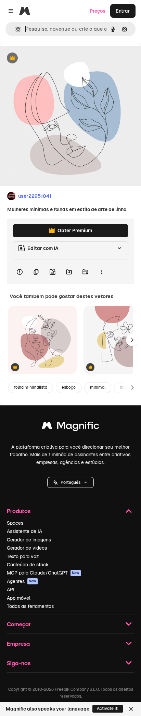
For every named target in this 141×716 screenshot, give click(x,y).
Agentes (21, 581)
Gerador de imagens (29, 540)
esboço (69, 387)
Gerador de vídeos (27, 548)
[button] (70, 482)
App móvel (18, 598)
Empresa (18, 643)
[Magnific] (70, 427)
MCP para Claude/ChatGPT (43, 573)
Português (70, 482)
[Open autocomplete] (15, 29)
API (10, 589)
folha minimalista (30, 387)
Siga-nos (18, 663)
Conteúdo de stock (28, 565)
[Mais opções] (101, 272)
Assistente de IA (24, 531)
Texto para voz (23, 556)
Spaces (15, 523)
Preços (97, 11)
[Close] (131, 709)
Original (43, 58)
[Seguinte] (132, 340)
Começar (19, 624)
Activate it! (107, 708)
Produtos (18, 510)
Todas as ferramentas (30, 606)
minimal (97, 387)
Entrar (123, 11)
